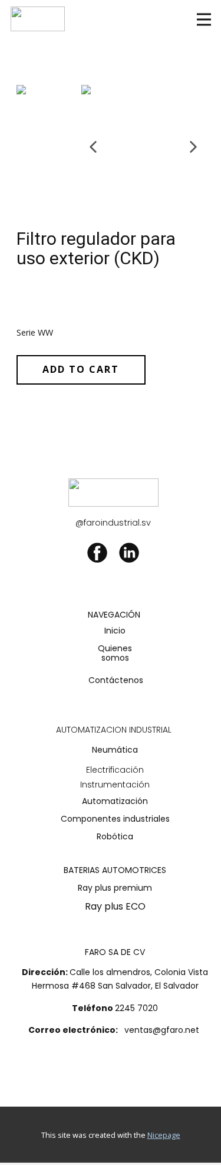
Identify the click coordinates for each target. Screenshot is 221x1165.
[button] (93, 147)
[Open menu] (204, 19)
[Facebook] (97, 553)
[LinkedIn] (129, 553)
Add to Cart (80, 369)
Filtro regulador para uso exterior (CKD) (96, 248)
